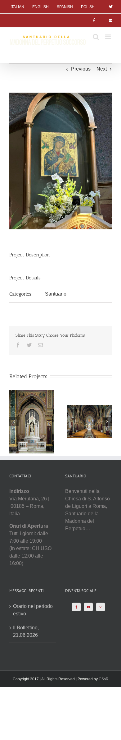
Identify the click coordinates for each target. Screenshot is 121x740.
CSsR (104, 679)
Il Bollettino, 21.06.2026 (26, 631)
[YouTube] (88, 607)
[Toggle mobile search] (96, 37)
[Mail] (100, 607)
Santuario (55, 293)
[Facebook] (76, 607)
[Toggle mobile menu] (108, 37)
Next (101, 68)
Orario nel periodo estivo (33, 610)
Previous (81, 68)
